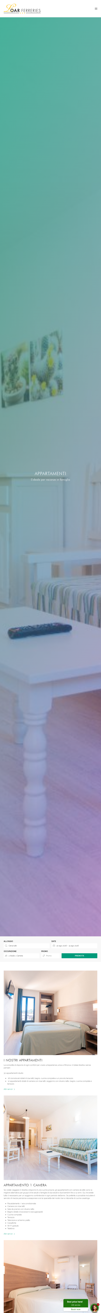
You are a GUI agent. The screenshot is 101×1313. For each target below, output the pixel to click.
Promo (44, 951)
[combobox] (74, 945)
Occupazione (10, 951)
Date (53, 941)
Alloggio (8, 941)
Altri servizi (8, 1089)
